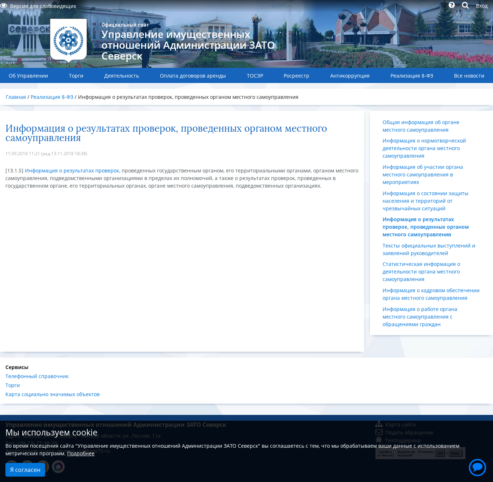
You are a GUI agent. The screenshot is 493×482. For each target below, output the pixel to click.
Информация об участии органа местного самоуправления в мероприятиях (423, 174)
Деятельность (121, 75)
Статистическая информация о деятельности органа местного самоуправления (421, 271)
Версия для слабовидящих (43, 6)
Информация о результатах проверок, (72, 170)
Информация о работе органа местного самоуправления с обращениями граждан (420, 317)
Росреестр (296, 75)
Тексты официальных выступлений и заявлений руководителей (429, 249)
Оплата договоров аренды (193, 75)
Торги (76, 75)
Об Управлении (28, 75)
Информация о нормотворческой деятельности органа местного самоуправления (424, 148)
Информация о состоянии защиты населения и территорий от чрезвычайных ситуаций (425, 201)
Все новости (469, 75)
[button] (477, 466)
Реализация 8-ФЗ (412, 75)
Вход (482, 5)
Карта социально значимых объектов (52, 394)
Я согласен (25, 470)
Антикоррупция (350, 75)
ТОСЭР (255, 75)
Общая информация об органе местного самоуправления (421, 126)
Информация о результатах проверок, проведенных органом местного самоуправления (426, 227)
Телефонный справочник (37, 376)
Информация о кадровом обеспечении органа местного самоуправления (431, 294)
